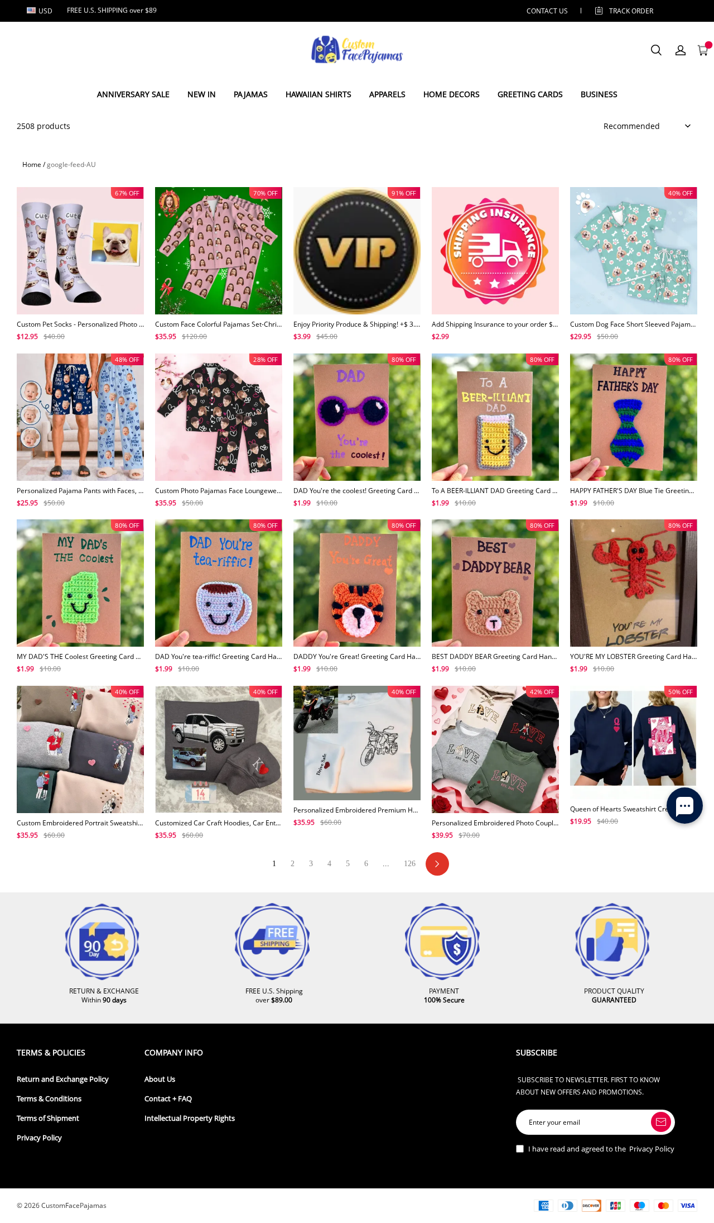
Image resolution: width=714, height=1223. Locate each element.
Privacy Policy (39, 1138)
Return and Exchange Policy (63, 1079)
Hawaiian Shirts (318, 94)
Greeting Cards (530, 94)
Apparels (387, 94)
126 (410, 863)
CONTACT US (547, 11)
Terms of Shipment (48, 1118)
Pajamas (251, 94)
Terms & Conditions (49, 1098)
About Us (159, 1079)
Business (599, 94)
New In (201, 94)
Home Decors (451, 94)
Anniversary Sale (133, 94)
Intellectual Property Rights (189, 1118)
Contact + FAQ (168, 1098)
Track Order (631, 11)
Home (31, 164)
